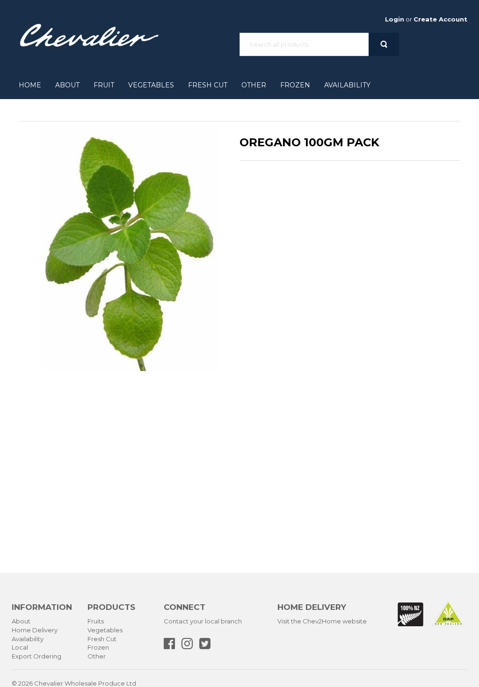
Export (22, 656)
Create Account (440, 19)
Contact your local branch (203, 621)
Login (394, 19)
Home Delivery (35, 630)
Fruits (95, 621)
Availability (347, 85)
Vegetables (151, 85)
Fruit (104, 85)
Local (20, 647)
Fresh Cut (207, 85)
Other (253, 85)
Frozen (295, 85)
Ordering (47, 656)
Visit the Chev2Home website (322, 621)
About (67, 85)
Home (30, 85)
